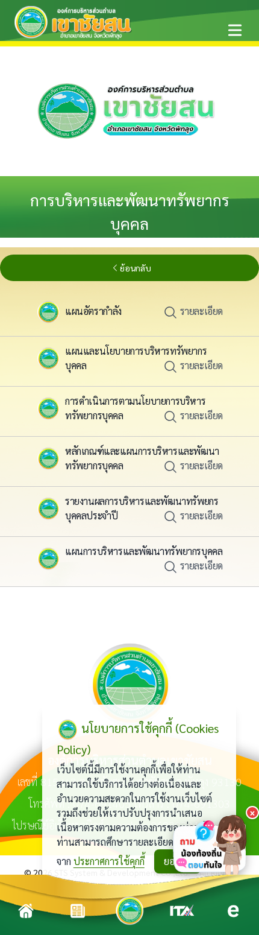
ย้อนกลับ (135, 267)
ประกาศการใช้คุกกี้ (109, 861)
